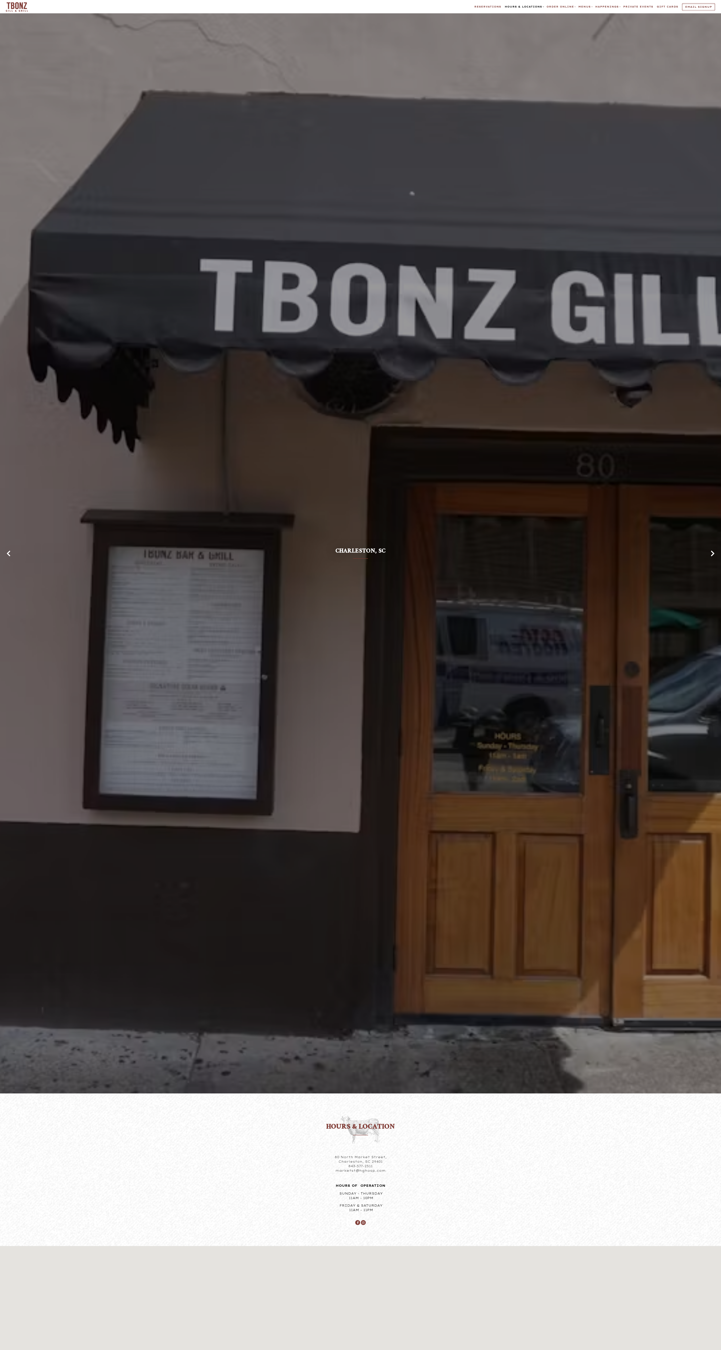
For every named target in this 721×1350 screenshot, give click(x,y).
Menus (585, 6)
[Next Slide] (712, 553)
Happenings (607, 6)
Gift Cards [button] (667, 6)
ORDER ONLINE (560, 6)
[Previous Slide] (8, 553)
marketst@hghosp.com (360, 1170)
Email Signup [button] (698, 6)
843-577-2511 (360, 1166)
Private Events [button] (638, 6)
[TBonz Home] (18, 6)
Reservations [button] (487, 6)
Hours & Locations (524, 6)
